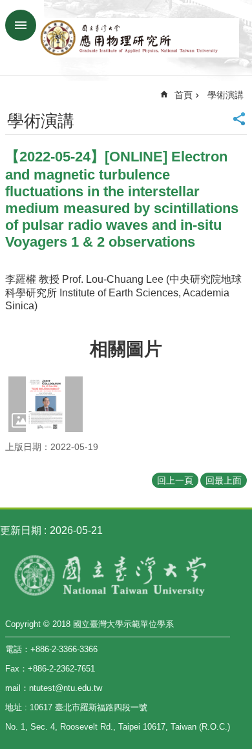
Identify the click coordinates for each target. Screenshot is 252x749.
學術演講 (225, 95)
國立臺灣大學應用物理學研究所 (139, 37)
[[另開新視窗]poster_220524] (45, 404)
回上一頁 (175, 480)
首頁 (183, 95)
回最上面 (223, 480)
